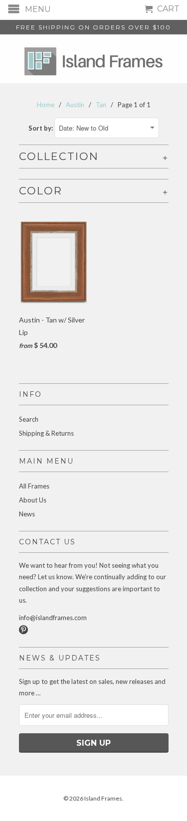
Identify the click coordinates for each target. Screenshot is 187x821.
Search (28, 419)
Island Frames (103, 798)
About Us (32, 500)
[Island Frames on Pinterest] (23, 629)
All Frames (34, 486)
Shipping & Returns (46, 433)
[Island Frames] (94, 59)
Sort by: (41, 128)
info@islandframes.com (53, 618)
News (27, 514)
